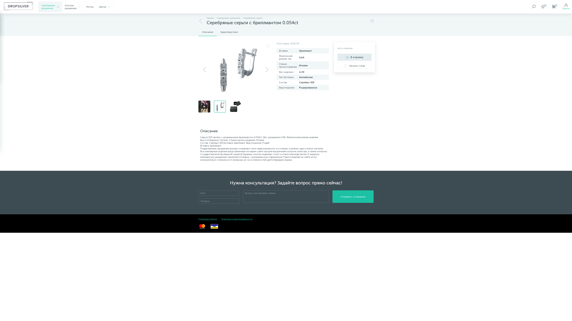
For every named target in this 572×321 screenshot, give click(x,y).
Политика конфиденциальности (236, 219)
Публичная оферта (207, 219)
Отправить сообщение (353, 196)
